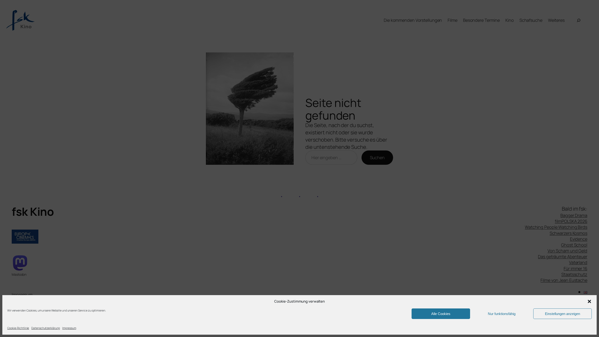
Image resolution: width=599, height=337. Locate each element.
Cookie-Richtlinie (18, 328)
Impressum (69, 328)
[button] (589, 301)
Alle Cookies (440, 314)
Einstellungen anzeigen (562, 314)
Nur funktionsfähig (501, 314)
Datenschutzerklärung (45, 328)
